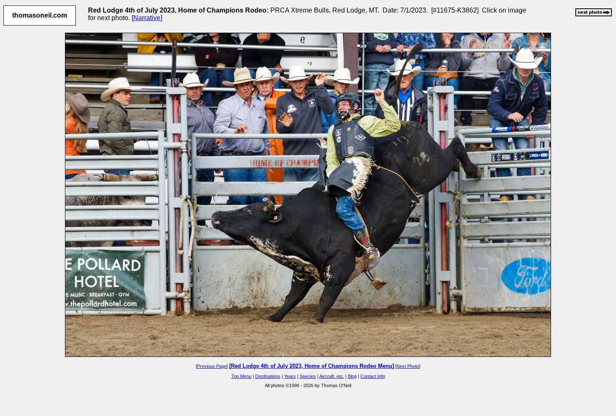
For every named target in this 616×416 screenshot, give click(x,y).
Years (290, 376)
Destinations (267, 376)
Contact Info (372, 376)
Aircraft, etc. (331, 376)
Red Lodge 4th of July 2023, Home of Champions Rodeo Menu (311, 366)
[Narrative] (147, 17)
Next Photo (407, 366)
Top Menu (241, 376)
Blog (352, 376)
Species (308, 376)
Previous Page (212, 366)
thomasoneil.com (39, 15)
